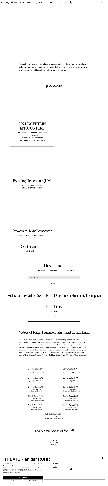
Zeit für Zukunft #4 (35, 369)
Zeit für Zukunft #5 (70, 369)
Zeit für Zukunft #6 (35, 378)
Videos (53, 315)
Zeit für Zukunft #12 (36, 405)
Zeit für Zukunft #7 (70, 378)
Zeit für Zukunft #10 (36, 396)
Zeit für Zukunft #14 (53, 414)
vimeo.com (54, 442)
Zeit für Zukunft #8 (35, 387)
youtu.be (54, 416)
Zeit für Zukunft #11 (70, 396)
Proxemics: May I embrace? (32, 230)
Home (44, 36)
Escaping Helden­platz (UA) (32, 180)
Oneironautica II (32, 246)
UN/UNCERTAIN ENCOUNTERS (32, 125)
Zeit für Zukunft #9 (70, 387)
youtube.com (36, 371)
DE (105, 2)
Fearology (53, 440)
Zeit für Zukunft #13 (70, 405)
